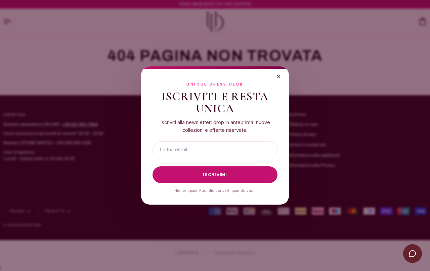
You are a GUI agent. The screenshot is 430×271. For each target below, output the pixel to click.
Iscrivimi (215, 174)
